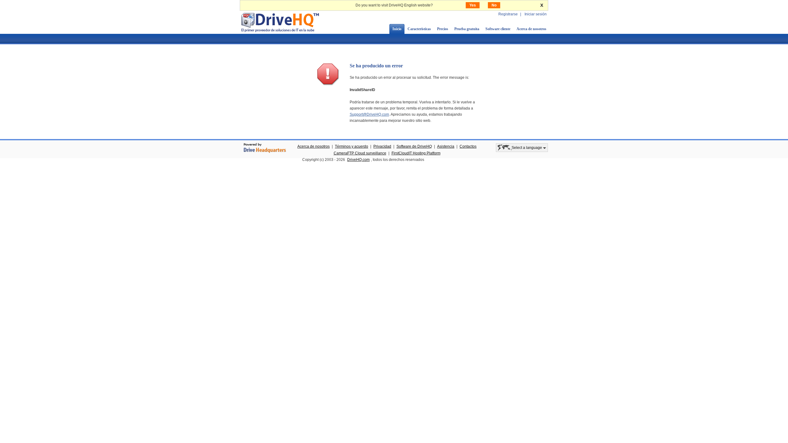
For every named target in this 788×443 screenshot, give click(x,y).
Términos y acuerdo (351, 146)
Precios (442, 29)
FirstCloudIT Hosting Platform (416, 153)
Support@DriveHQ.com (369, 114)
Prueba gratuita (466, 29)
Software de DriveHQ (414, 146)
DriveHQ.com (358, 160)
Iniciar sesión (536, 14)
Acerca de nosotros (531, 29)
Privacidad (382, 146)
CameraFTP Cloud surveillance (360, 153)
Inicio (396, 29)
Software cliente (497, 29)
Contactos (468, 146)
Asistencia (445, 146)
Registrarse (508, 14)
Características (419, 29)
